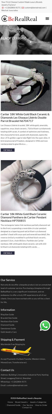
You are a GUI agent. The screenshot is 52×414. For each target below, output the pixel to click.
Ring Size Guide (7, 314)
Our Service (28, 405)
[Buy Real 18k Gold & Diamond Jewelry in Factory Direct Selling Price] (19, 21)
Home (10, 402)
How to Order (41, 405)
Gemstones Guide (8, 328)
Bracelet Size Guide (9, 318)
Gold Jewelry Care (9, 332)
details (7, 150)
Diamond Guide (7, 325)
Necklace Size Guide (9, 321)
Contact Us (27, 407)
